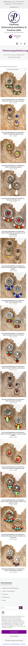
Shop (8, 55)
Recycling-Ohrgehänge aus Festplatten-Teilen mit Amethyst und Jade (13, 569)
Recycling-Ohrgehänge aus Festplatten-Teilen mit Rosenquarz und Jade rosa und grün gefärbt (13, 233)
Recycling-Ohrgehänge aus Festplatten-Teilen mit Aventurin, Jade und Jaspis (13, 100)
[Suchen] (21, 607)
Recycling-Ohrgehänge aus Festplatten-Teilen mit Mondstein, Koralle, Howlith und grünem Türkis (13, 501)
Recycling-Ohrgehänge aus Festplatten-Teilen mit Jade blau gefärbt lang (13, 133)
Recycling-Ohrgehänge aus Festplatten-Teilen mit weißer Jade (13, 199)
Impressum (23, 644)
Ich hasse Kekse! (14, 636)
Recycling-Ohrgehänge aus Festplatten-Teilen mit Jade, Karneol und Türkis (13, 334)
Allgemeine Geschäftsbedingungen (11, 588)
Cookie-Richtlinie (6, 644)
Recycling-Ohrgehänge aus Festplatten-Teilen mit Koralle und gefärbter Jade (13, 467)
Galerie (4, 600)
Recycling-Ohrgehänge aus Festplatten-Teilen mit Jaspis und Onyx (13, 400)
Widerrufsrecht (6, 597)
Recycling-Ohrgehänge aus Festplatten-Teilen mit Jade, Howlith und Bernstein (13, 367)
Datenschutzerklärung (15, 644)
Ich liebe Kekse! (14, 632)
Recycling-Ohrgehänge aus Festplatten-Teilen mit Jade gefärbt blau (13, 301)
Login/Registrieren (14, 7)
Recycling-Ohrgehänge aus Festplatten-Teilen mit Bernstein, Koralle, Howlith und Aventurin (13, 536)
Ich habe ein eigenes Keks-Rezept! (14, 640)
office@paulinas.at (9, 1)
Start (5, 55)
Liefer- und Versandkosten (9, 591)
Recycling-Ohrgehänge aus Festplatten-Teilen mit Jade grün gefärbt (13, 166)
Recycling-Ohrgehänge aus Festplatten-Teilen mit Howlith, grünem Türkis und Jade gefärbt (13, 434)
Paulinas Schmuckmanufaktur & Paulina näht (14, 27)
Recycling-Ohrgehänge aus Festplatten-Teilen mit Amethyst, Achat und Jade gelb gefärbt (13, 267)
